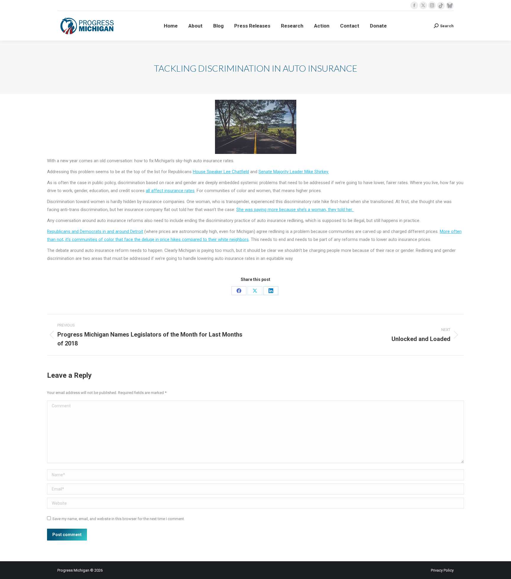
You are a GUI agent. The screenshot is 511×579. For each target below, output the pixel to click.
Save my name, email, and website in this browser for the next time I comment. (118, 519)
